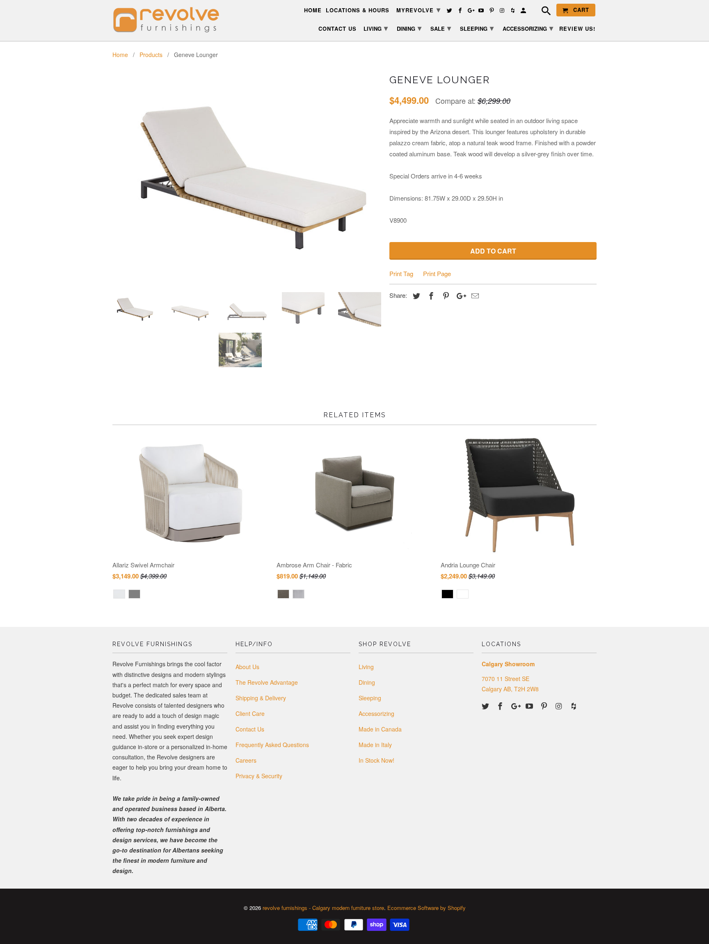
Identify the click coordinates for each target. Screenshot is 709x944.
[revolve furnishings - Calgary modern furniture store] (169, 20)
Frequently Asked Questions (272, 745)
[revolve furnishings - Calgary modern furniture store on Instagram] (559, 705)
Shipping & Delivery (261, 698)
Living (366, 667)
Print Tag (401, 273)
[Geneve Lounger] (246, 178)
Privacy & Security (259, 776)
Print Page (437, 273)
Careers (246, 760)
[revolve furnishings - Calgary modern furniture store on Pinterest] (544, 705)
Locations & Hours (357, 10)
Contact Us (250, 729)
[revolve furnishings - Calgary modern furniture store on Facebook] (500, 705)
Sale (440, 28)
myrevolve (418, 9)
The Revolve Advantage (267, 682)
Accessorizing (376, 713)
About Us (247, 667)
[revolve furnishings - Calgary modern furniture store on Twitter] (486, 705)
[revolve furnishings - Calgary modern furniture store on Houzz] (574, 705)
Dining (367, 682)
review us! (577, 28)
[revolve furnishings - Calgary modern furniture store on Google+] (515, 705)
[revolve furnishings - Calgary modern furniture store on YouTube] (530, 705)
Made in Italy (375, 745)
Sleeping (370, 698)
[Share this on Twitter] (415, 295)
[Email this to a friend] (473, 295)
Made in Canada (380, 729)
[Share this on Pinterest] (444, 295)
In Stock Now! (376, 760)
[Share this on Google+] (459, 295)
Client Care (250, 713)
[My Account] (524, 11)
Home (313, 10)
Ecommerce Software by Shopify (426, 908)
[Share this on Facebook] (430, 295)
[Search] (542, 12)
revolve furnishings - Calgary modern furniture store (323, 908)
